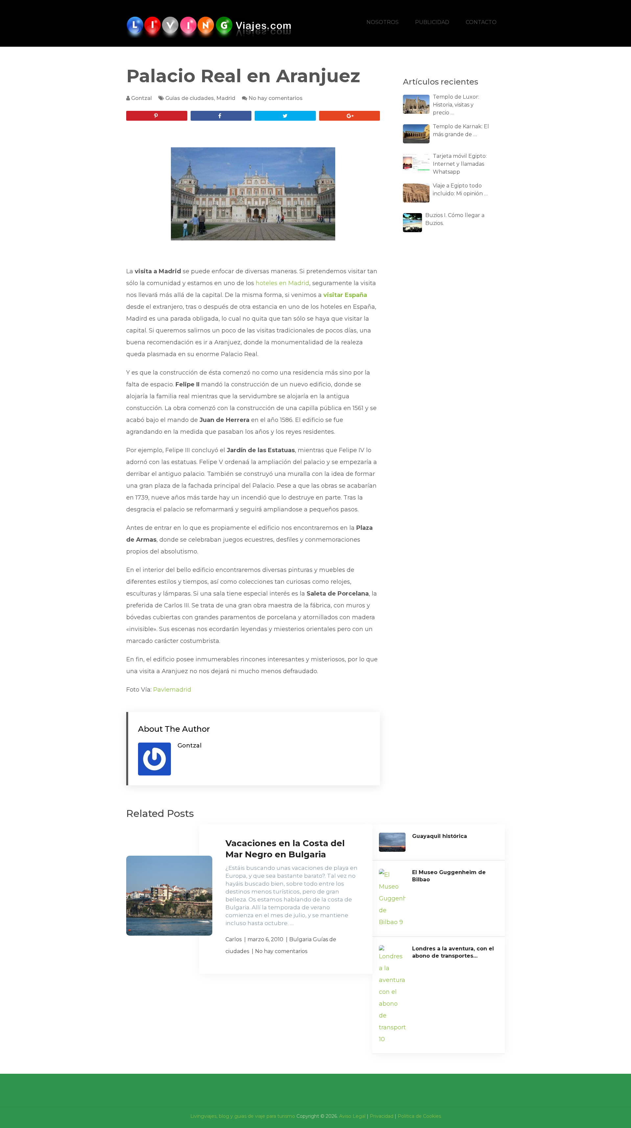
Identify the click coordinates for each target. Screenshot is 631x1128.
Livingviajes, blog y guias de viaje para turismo (242, 1116)
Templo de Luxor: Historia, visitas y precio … (456, 105)
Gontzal (141, 98)
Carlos (233, 939)
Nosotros (382, 22)
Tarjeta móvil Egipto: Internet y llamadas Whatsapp (460, 164)
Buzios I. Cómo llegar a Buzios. (454, 219)
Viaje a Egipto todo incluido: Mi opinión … (460, 190)
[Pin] (156, 116)
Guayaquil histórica (439, 836)
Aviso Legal (352, 1116)
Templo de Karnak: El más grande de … (461, 130)
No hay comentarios (275, 98)
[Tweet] (285, 116)
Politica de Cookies (419, 1116)
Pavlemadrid (172, 689)
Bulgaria (300, 939)
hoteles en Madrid (282, 283)
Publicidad (432, 22)
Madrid (225, 98)
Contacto (481, 22)
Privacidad (381, 1116)
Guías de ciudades (189, 98)
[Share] (221, 116)
